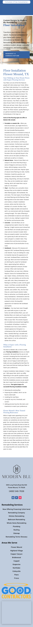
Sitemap (16, 533)
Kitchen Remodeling (16, 516)
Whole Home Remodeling (16, 523)
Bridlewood (16, 557)
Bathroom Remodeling (16, 519)
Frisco (16, 578)
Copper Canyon (16, 554)
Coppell (16, 561)
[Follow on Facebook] (16, 497)
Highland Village (16, 551)
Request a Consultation (12, 55)
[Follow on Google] (13, 497)
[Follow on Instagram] (20, 497)
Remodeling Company (16, 513)
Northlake (16, 568)
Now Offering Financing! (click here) (16, 509)
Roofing (17, 530)
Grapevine (16, 564)
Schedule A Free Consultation (16, 2)
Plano (16, 575)
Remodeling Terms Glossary (16, 537)
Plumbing (16, 526)
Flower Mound (16, 547)
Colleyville (16, 571)
